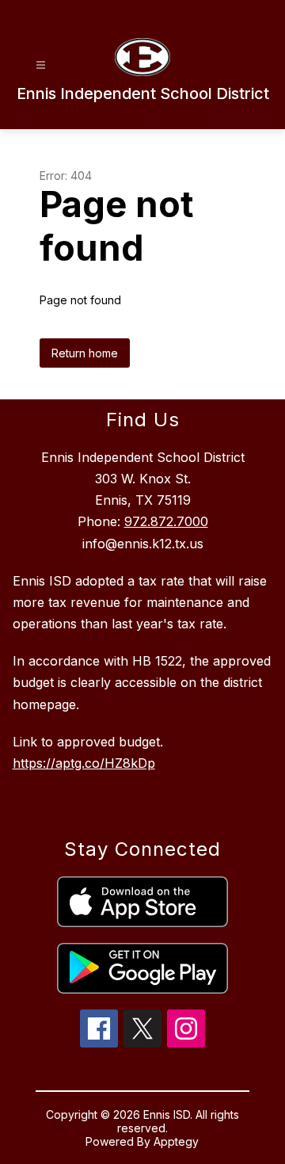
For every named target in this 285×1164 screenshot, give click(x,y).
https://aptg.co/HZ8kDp (84, 763)
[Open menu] (41, 65)
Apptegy (176, 1141)
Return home (84, 353)
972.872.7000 (166, 521)
